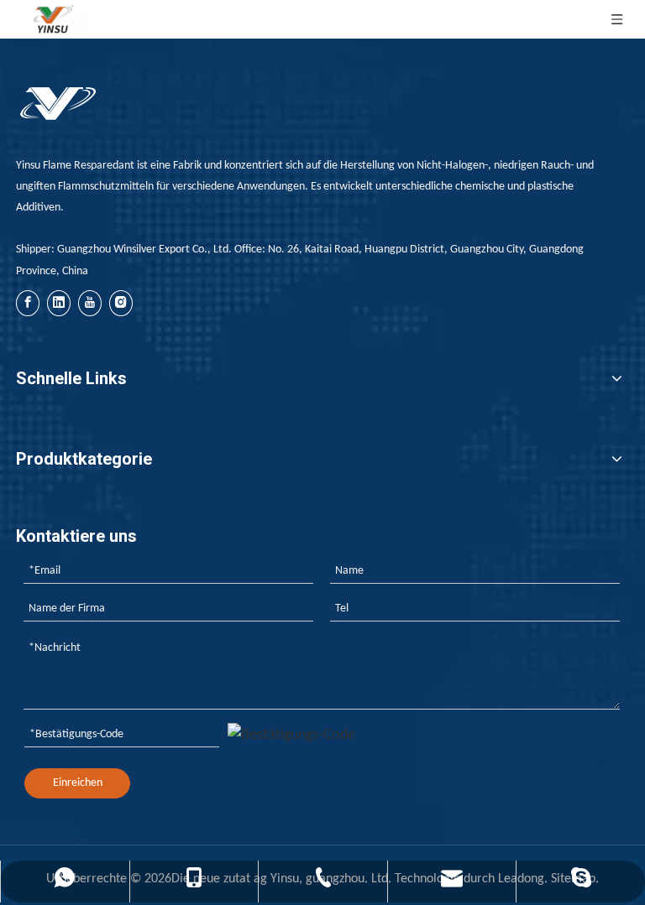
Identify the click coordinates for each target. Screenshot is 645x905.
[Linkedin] (59, 303)
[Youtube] (90, 303)
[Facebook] (27, 303)
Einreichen (77, 783)
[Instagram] (121, 303)
